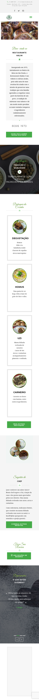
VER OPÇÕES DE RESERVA (20, 555)
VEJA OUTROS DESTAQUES (19, 424)
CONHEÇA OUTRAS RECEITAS (19, 524)
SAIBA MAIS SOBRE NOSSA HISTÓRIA (19, 134)
